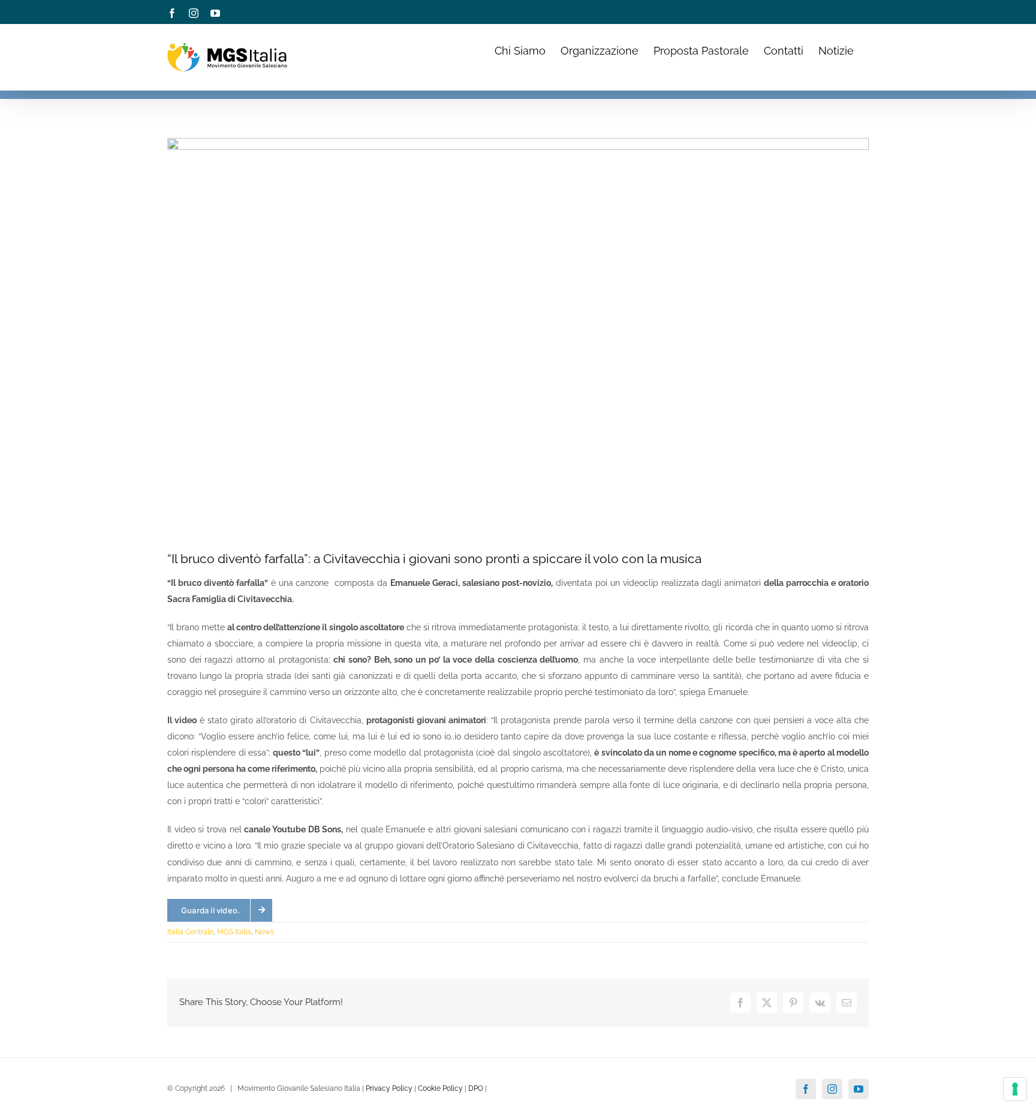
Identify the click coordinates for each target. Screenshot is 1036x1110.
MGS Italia (234, 932)
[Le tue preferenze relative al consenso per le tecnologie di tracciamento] (1015, 1089)
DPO (475, 1088)
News (264, 932)
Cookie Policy (440, 1088)
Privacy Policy (389, 1088)
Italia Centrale (190, 932)
